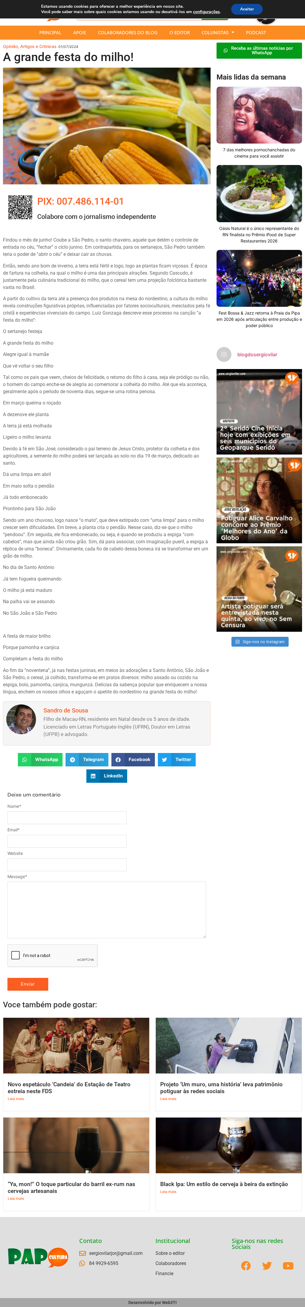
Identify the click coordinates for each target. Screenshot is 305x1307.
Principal (50, 32)
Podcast (256, 32)
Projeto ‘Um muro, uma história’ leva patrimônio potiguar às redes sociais (221, 1088)
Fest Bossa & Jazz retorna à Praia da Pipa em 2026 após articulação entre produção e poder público (259, 319)
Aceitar (247, 9)
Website (15, 853)
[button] (40, 759)
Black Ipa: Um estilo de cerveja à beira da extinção (224, 1184)
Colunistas (215, 32)
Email (13, 830)
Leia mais (16, 1098)
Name (14, 806)
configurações (206, 12)
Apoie (79, 32)
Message (17, 877)
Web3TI (169, 1302)
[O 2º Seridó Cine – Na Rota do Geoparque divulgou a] (259, 412)
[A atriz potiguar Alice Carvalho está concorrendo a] (259, 500)
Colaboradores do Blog (128, 32)
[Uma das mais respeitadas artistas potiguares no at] (259, 589)
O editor (179, 32)
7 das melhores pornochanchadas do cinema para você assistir (259, 152)
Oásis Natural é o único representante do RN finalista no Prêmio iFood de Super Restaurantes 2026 (259, 234)
